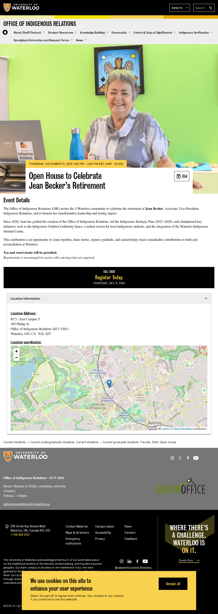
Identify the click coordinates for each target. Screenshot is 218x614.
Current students (14, 442)
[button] (180, 8)
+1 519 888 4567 (20, 534)
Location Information (25, 298)
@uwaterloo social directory (133, 567)
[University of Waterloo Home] (21, 7)
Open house (168, 442)
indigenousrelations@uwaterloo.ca (26, 504)
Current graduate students (121, 442)
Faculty (145, 442)
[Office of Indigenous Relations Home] (5, 32)
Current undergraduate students (52, 442)
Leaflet (165, 428)
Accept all (173, 583)
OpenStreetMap (183, 428)
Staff (155, 442)
